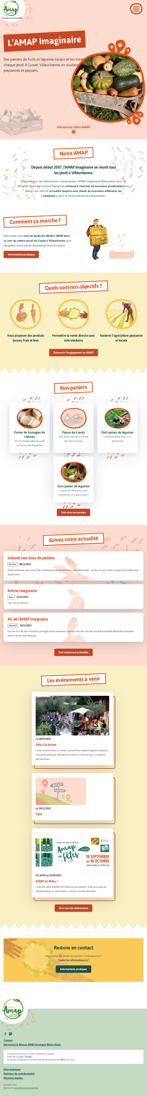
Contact (8, 1040)
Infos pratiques (12, 1069)
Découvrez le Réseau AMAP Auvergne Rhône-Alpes (32, 1044)
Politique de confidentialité (19, 1073)
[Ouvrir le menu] (136, 9)
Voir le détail (73, 565)
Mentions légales (13, 1078)
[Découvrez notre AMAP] (73, 132)
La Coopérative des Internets (26, 1088)
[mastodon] (10, 1034)
